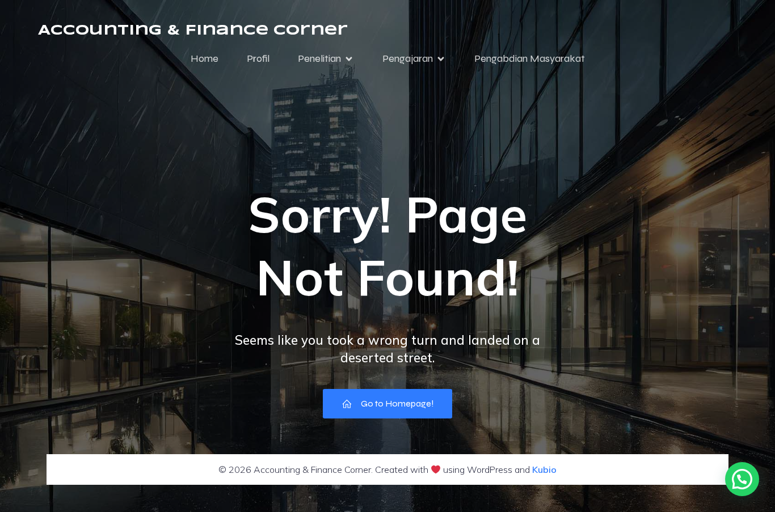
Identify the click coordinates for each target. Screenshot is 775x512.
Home (204, 58)
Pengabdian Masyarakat (529, 58)
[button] (742, 479)
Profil (258, 58)
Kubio (544, 469)
